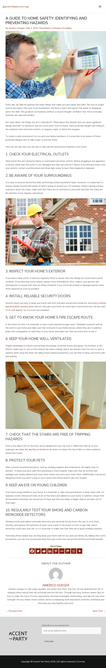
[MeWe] (61, 551)
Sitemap (81, 661)
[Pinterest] (56, 551)
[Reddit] (44, 551)
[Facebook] (32, 551)
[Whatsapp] (73, 551)
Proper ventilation (14, 345)
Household (44, 28)
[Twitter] (38, 551)
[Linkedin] (50, 551)
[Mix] (67, 551)
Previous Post (14, 610)
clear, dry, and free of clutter (32, 449)
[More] (79, 551)
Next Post (99, 610)
